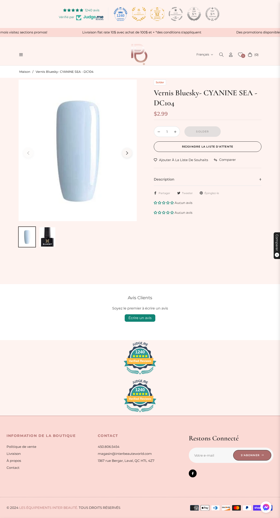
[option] (78, 150)
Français (202, 54)
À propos (14, 461)
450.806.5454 (108, 447)
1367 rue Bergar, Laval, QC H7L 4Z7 (126, 461)
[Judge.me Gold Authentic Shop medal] (139, 14)
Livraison (14, 454)
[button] (221, 54)
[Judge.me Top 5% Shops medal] (194, 14)
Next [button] (127, 153)
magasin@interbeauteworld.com (125, 454)
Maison (24, 72)
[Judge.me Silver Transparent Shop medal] (176, 14)
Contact (13, 468)
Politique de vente (21, 447)
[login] (230, 54)
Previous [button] (28, 153)
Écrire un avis (140, 318)
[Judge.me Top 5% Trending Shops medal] (212, 14)
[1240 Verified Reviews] (140, 375)
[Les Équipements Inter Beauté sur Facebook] (193, 473)
